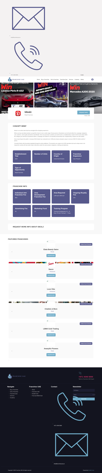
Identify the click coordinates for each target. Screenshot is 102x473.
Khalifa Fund (91, 470)
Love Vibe (51, 289)
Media (82, 79)
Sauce (51, 269)
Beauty (52, 251)
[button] (51, 360)
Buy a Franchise (45, 79)
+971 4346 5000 (86, 377)
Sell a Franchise (55, 79)
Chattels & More (51, 309)
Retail (52, 311)
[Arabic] (85, 79)
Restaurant (52, 271)
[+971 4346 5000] (80, 373)
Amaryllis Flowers (51, 349)
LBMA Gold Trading (51, 329)
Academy (77, 79)
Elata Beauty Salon (51, 249)
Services (71, 79)
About (38, 79)
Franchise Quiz (64, 79)
